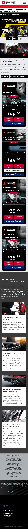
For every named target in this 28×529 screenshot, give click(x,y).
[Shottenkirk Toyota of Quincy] (12, 2)
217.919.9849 (8, 510)
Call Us (14, 6)
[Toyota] (3, 2)
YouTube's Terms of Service (15, 486)
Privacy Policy (8, 486)
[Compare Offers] (14, 170)
